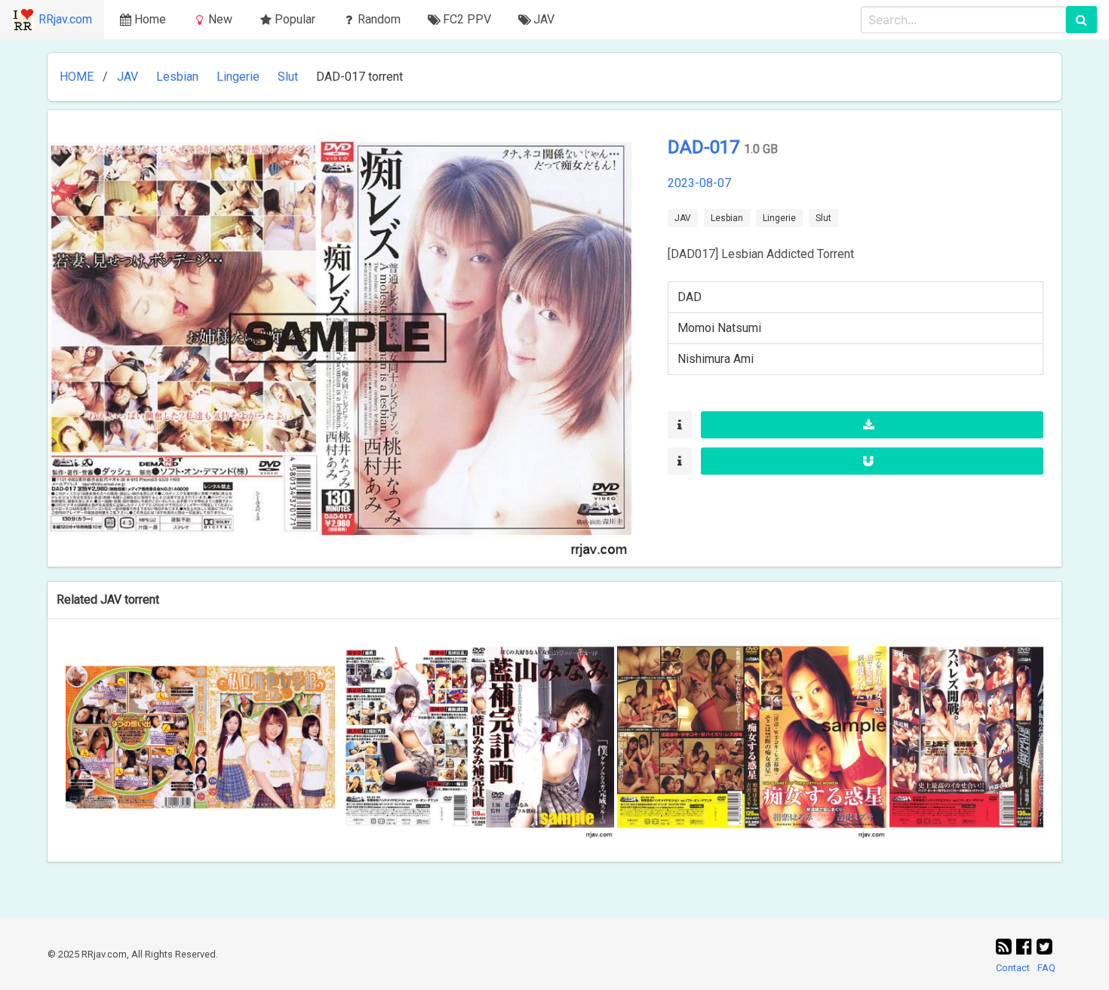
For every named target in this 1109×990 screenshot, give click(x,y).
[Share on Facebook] (1026, 947)
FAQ (1046, 967)
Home (150, 19)
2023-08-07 (699, 183)
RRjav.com (65, 19)
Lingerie (238, 76)
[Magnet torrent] (872, 461)
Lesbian (177, 76)
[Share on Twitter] (1044, 947)
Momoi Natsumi (719, 328)
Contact (1013, 967)
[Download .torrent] (872, 424)
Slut (288, 76)
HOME (77, 76)
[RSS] (1006, 947)
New (220, 19)
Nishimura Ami (715, 359)
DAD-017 (706, 147)
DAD (689, 297)
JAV (127, 76)
